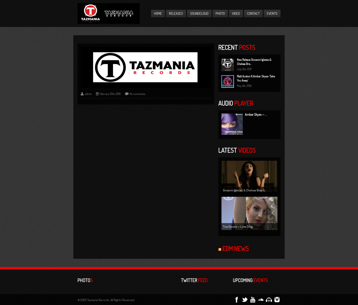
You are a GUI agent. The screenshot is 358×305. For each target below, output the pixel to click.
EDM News (236, 248)
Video (236, 13)
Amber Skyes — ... (256, 114)
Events (272, 13)
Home (158, 13)
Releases (176, 13)
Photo (220, 13)
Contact (253, 13)
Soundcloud (199, 13)
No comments (137, 94)
